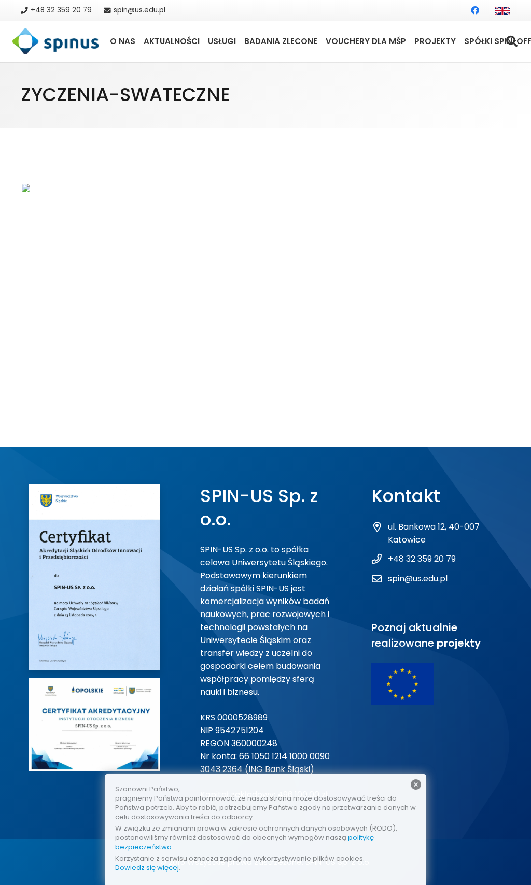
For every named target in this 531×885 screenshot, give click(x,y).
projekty (459, 643)
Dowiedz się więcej (147, 868)
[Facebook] (475, 10)
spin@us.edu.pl (418, 578)
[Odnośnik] (502, 11)
